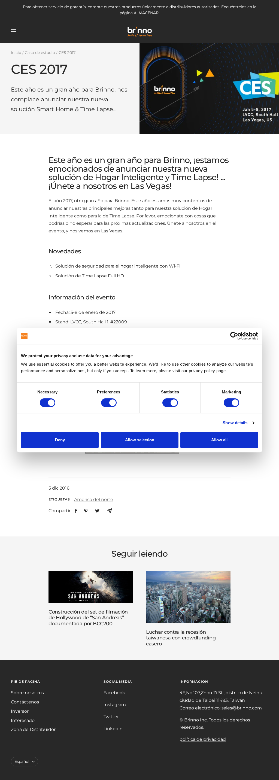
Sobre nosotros (27, 692)
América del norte (93, 499)
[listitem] (76, 511)
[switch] (109, 402)
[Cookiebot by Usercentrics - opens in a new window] (234, 336)
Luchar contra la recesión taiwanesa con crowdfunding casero (181, 638)
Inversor (20, 711)
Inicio (16, 52)
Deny (60, 440)
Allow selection (139, 440)
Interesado (23, 720)
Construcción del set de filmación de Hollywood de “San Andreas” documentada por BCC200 (88, 618)
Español (21, 761)
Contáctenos (25, 702)
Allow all (219, 440)
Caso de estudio (40, 52)
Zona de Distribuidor (33, 729)
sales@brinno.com (242, 708)
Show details (235, 422)
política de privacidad (203, 739)
